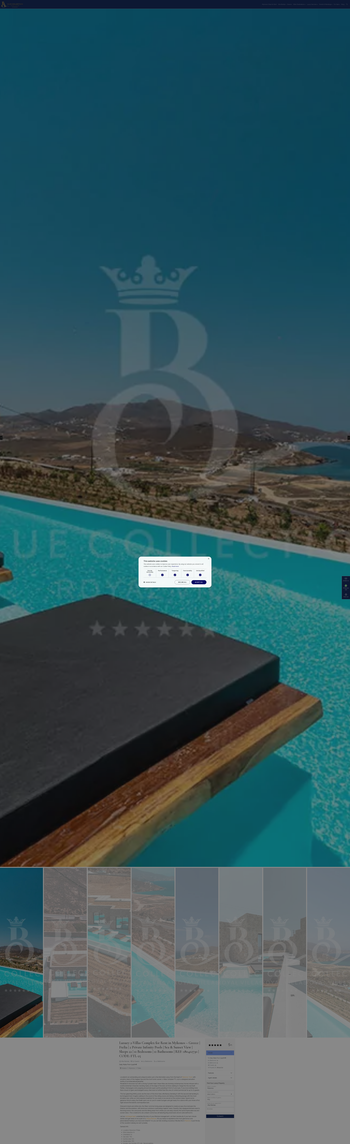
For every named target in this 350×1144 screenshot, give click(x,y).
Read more (175, 566)
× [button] (208, 558)
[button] (150, 582)
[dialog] (175, 572)
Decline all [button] (182, 582)
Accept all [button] (199, 582)
